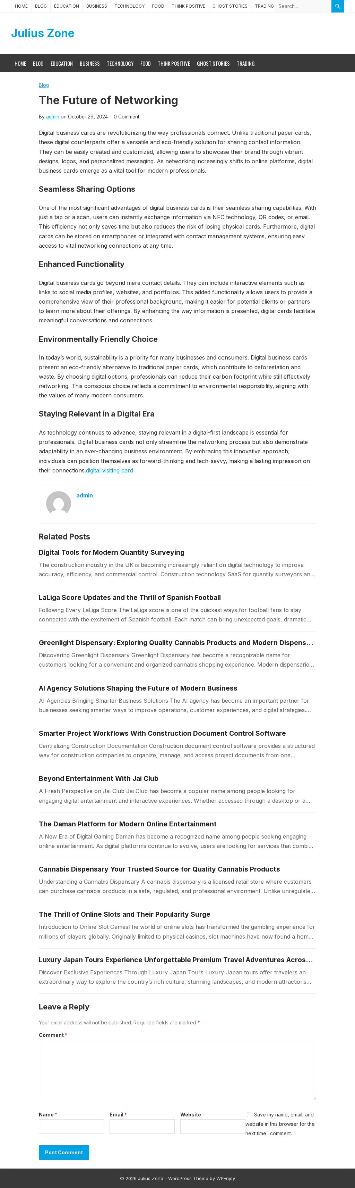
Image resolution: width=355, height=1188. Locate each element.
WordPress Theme (188, 1178)
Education (66, 6)
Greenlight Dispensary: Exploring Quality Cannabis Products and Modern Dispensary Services (193, 642)
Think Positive (188, 6)
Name (48, 1114)
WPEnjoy (225, 1178)
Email (118, 1114)
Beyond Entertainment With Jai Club (98, 778)
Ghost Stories (230, 6)
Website (190, 1114)
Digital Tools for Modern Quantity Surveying (111, 552)
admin (52, 116)
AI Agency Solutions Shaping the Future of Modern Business (138, 688)
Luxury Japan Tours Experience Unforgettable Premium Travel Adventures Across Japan (185, 960)
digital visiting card (109, 470)
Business (96, 6)
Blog (41, 6)
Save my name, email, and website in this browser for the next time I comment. (280, 1124)
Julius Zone (43, 33)
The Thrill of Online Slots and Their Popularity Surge (124, 914)
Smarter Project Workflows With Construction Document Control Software (162, 733)
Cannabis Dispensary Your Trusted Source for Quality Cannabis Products (159, 869)
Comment (53, 1035)
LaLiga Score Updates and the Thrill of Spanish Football (130, 597)
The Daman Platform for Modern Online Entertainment (128, 824)
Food (158, 6)
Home (21, 6)
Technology (129, 6)
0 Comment (126, 116)
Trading (264, 6)
